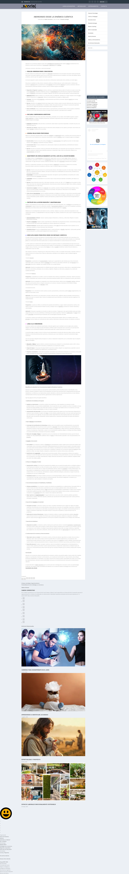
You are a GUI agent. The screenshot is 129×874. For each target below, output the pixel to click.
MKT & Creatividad (92, 29)
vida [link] (66, 158)
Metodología (82, 6)
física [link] (29, 158)
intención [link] (46, 188)
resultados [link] (64, 468)
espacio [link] (70, 99)
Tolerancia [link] (31, 421)
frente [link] (48, 247)
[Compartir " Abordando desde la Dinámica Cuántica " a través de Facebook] (23, 578)
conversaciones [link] (57, 141)
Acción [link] (35, 188)
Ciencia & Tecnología (93, 13)
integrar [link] (68, 63)
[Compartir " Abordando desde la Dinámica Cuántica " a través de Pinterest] (27, 578)
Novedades (90, 33)
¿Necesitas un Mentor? (5, 839)
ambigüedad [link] (48, 159)
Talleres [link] (34, 344)
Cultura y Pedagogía (92, 16)
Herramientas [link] (37, 193)
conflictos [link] (59, 137)
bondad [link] (69, 281)
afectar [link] (69, 290)
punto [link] (75, 449)
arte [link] (40, 517)
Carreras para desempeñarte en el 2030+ (36, 670)
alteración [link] (50, 73)
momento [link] (50, 84)
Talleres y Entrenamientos (94, 39)
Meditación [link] (29, 95)
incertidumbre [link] (39, 158)
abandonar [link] (32, 91)
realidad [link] (59, 65)
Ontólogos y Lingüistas (92, 104)
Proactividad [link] (29, 174)
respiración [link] (40, 97)
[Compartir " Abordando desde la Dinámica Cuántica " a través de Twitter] (25, 578)
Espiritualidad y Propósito (31, 759)
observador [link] (28, 264)
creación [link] (61, 540)
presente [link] (29, 437)
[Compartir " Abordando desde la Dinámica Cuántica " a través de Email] (32, 578)
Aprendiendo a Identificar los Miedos (35, 715)
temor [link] (52, 435)
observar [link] (63, 84)
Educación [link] (29, 344)
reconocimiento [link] (43, 261)
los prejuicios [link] (41, 99)
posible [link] (57, 247)
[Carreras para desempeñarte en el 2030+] (53, 647)
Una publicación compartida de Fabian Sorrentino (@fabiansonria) (102, 158)
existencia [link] (33, 93)
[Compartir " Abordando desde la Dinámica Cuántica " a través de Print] (34, 578)
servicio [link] (73, 281)
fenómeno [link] (47, 444)
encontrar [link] (39, 176)
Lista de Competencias (92, 102)
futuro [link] (39, 434)
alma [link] (49, 141)
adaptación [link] (56, 164)
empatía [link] (51, 135)
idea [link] (47, 413)
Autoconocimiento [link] (31, 217)
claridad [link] (31, 129)
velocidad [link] (55, 427)
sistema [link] (64, 207)
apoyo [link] (76, 312)
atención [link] (33, 84)
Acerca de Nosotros (69, 6)
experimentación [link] (40, 495)
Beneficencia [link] (34, 273)
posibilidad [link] (37, 492)
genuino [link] (36, 142)
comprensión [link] (58, 135)
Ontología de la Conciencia (37, 1)
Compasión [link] (34, 221)
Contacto (104, 6)
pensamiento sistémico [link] (57, 206)
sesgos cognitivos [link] (29, 118)
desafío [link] (62, 229)
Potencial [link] (34, 461)
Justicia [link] (31, 301)
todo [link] (58, 225)
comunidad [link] (30, 314)
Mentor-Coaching (92, 26)
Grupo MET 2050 (4, 862)
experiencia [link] (52, 65)
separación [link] (37, 453)
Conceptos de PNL (91, 101)
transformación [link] (77, 525)
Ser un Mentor (3, 841)
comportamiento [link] (30, 151)
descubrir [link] (76, 514)
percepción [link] (45, 65)
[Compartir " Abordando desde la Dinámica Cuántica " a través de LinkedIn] (29, 578)
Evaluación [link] (29, 123)
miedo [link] (34, 434)
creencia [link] (39, 103)
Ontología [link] (47, 262)
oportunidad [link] (65, 529)
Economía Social (92, 19)
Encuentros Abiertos (4, 855)
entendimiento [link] (54, 91)
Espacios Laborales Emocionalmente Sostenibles (39, 804)
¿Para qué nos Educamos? (6, 849)
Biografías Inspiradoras (5, 847)
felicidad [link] (42, 284)
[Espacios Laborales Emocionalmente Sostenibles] (53, 782)
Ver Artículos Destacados (94, 43)
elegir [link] (46, 489)
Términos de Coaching (92, 99)
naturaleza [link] (62, 161)
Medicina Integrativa (91, 107)
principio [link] (28, 319)
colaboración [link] (69, 312)
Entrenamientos (93, 6)
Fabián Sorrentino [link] (39, 564)
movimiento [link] (70, 525)
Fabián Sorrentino (48, 19)
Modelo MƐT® (3, 844)
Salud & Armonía (92, 36)
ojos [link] (79, 95)
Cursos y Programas (4, 852)
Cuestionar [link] (40, 90)
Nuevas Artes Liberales (5, 858)
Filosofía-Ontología (64, 19)
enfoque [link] (69, 204)
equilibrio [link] (61, 306)
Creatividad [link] (29, 178)
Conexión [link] (28, 441)
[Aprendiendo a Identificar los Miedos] (53, 692)
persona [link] (74, 262)
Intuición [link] (35, 502)
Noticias (2, 838)
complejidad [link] (28, 206)
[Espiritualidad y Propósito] (53, 737)
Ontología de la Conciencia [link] (54, 63)
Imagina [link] (68, 182)
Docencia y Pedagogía (92, 105)
